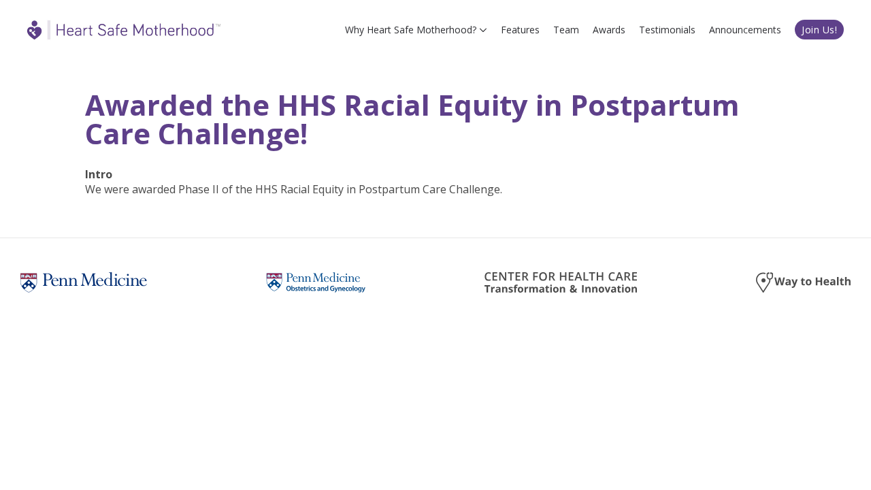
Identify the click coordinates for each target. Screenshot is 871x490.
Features (520, 29)
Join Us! (819, 29)
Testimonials (667, 29)
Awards (609, 29)
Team (566, 29)
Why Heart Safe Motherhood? (410, 29)
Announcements (745, 29)
